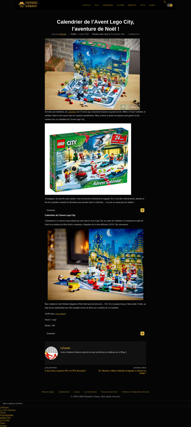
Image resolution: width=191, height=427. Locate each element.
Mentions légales (48, 392)
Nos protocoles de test (109, 392)
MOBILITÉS (132, 5)
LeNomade (62, 34)
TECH (96, 5)
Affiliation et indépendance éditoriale (135, 392)
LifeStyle (87, 5)
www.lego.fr (60, 314)
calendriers (72, 112)
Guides (152, 5)
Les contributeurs (90, 392)
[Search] (165, 2)
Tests (142, 5)
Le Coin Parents (8, 410)
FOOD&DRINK (108, 5)
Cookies (77, 392)
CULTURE (120, 5)
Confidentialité (63, 392)
